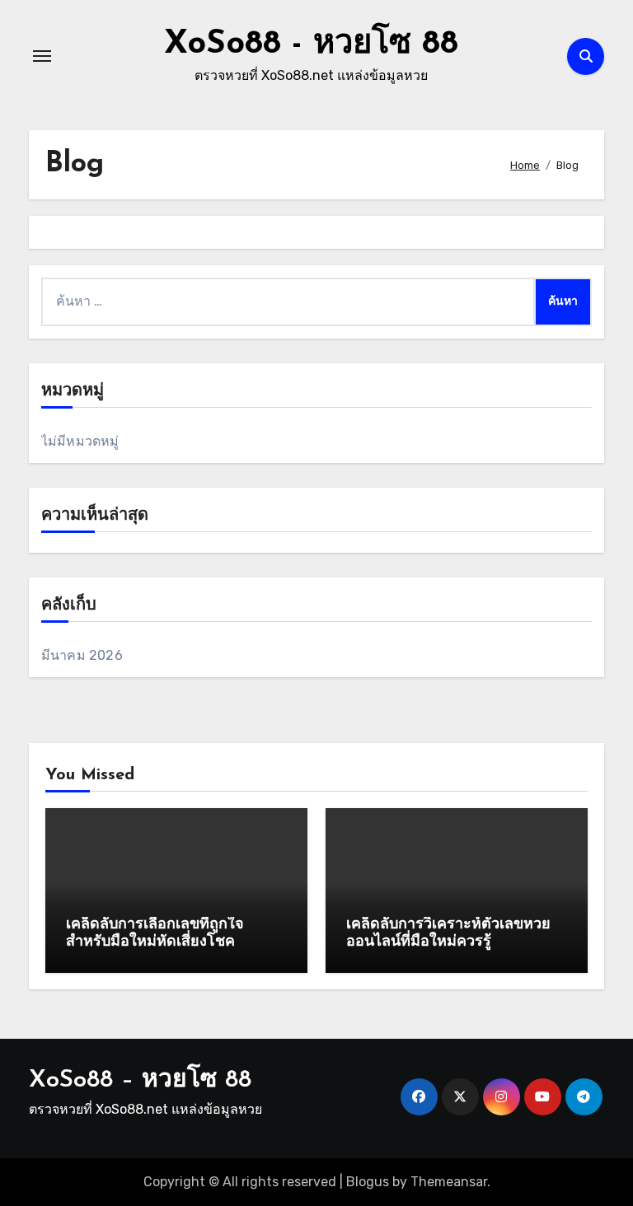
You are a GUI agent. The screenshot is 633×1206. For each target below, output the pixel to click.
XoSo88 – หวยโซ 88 (140, 1080)
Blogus (367, 1182)
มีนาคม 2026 (82, 655)
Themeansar (448, 1182)
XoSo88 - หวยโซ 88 (311, 44)
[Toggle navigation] (42, 56)
